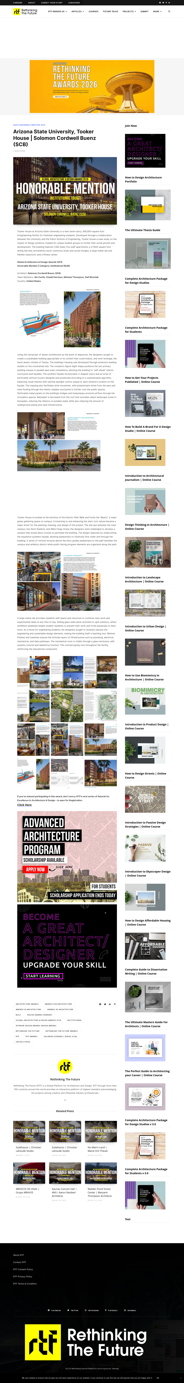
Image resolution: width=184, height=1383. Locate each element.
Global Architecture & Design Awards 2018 (38, 1020)
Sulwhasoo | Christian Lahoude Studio (28, 1149)
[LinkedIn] (110, 1004)
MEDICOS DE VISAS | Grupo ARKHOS (27, 1190)
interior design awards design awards (36, 1026)
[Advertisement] (92, 38)
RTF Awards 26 (56, 11)
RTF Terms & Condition (25, 1283)
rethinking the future (27, 1031)
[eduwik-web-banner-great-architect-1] (67, 986)
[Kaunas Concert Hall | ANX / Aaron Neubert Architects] (65, 1173)
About (31, 3)
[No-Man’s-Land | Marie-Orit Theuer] (101, 1131)
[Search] (169, 11)
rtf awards (32, 1036)
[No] (180, 1378)
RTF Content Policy (23, 1269)
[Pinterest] (115, 1004)
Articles (77, 11)
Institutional (74, 1020)
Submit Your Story (52, 3)
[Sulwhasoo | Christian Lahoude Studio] (29, 1131)
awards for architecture (58, 1004)
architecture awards (27, 1004)
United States (23, 1042)
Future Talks (110, 11)
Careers (17, 3)
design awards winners (39, 1015)
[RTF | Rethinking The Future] (26, 11)
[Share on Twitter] (105, 1004)
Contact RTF (19, 1262)
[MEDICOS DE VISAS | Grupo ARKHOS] (29, 1173)
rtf (17, 1036)
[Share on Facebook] (100, 1004)
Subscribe (74, 3)
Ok (158, 1378)
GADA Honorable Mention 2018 (29, 125)
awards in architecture (28, 1009)
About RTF (18, 1255)
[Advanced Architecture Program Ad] (67, 901)
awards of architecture (60, 1009)
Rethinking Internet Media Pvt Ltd (86, 1368)
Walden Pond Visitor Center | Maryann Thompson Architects (100, 1192)
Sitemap (115, 1368)
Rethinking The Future (65, 1079)
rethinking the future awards (62, 1031)
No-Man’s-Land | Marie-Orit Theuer (98, 1149)
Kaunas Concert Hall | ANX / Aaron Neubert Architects (64, 1192)
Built (18, 1015)
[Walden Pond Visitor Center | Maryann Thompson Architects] (101, 1173)
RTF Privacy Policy (22, 1276)
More (156, 11)
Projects (128, 11)
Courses (93, 11)
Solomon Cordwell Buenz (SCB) (60, 1036)
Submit (145, 11)
